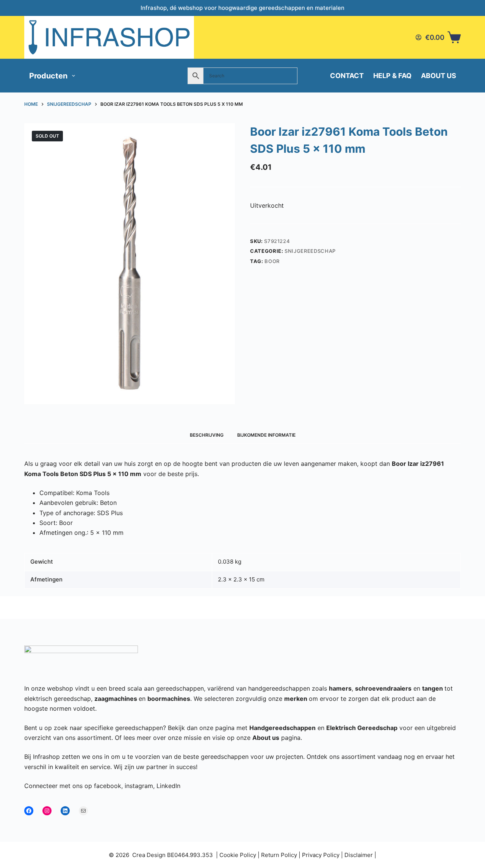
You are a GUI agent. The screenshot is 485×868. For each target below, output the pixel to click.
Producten (48, 75)
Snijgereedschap (310, 251)
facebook (107, 786)
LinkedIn (168, 786)
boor (272, 261)
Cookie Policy (237, 855)
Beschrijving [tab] (207, 435)
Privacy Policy (321, 855)
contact (347, 76)
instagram (139, 786)
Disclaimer (358, 855)
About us (438, 76)
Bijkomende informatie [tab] (266, 435)
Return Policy (279, 855)
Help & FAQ (392, 76)
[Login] (418, 37)
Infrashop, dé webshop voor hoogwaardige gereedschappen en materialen (242, 7)
